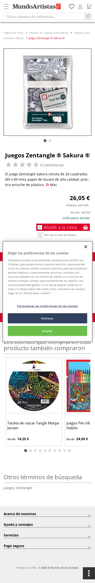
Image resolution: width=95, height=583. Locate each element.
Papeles (33, 32)
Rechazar (47, 318)
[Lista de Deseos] (71, 6)
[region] (47, 291)
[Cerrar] (85, 247)
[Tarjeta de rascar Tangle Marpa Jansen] (33, 386)
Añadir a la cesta (60, 227)
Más (53, 184)
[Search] (87, 16)
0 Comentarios (51, 165)
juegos (10, 488)
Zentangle (24, 488)
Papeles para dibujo (56, 32)
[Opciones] (89, 573)
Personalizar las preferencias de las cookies (47, 306)
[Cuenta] (80, 6)
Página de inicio (14, 32)
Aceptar (47, 331)
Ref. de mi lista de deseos (60, 235)
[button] (45, 140)
